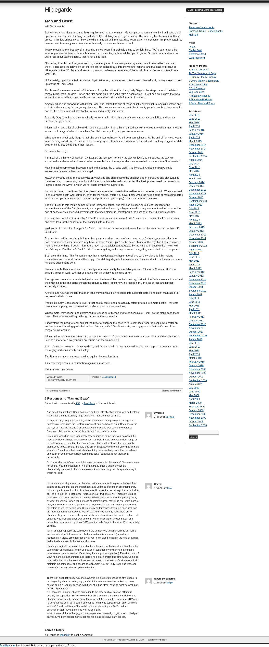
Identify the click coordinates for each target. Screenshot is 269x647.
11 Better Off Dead (198, 69)
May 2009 (194, 395)
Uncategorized (109, 377)
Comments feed (197, 54)
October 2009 (196, 376)
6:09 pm (169, 582)
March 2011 (195, 313)
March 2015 (195, 141)
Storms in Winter (170, 390)
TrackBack (89, 403)
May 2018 (194, 122)
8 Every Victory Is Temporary (204, 80)
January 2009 (196, 410)
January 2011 (196, 320)
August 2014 (195, 160)
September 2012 (198, 246)
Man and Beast (59, 21)
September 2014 (198, 156)
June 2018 (194, 118)
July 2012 (194, 253)
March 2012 (195, 268)
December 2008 (197, 414)
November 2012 (197, 238)
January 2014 (196, 186)
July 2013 (194, 208)
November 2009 (197, 373)
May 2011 (194, 305)
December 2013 (197, 189)
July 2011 (194, 298)
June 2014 (194, 167)
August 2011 (195, 294)
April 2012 (194, 264)
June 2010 (194, 346)
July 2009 (194, 388)
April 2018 (194, 126)
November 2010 (197, 328)
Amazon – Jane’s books (201, 27)
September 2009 (198, 380)
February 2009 (197, 406)
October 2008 (196, 421)
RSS (77, 403)
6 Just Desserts (197, 88)
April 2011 (194, 309)
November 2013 (197, 193)
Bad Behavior (7, 645)
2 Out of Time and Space (202, 103)
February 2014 (197, 182)
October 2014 (196, 152)
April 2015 (194, 137)
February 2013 (197, 227)
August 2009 (195, 384)
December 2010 (197, 324)
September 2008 (198, 425)
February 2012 (197, 272)
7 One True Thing (198, 84)
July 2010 (194, 343)
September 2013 (198, 201)
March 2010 (195, 358)
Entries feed (195, 50)
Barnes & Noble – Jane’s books (206, 31)
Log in (192, 46)
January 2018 (196, 133)
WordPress (161, 640)
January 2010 (196, 365)
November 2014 (197, 148)
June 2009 (194, 391)
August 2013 (195, 204)
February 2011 (196, 317)
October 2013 (196, 197)
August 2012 (195, 249)
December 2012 (197, 234)
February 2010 (197, 361)
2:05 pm (169, 488)
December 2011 (197, 279)
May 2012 (194, 260)
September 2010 (198, 335)
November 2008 (197, 417)
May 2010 (194, 350)
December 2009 (197, 369)
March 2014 (195, 178)
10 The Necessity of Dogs (202, 73)
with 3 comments (54, 26)
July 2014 (194, 163)
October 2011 (196, 287)
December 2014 (197, 145)
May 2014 (194, 171)
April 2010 (194, 354)
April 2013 (194, 219)
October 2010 (196, 331)
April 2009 (194, 399)
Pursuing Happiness (59, 390)
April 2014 (194, 175)
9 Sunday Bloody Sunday (202, 77)
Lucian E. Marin (136, 640)
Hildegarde (58, 9)
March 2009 (195, 402)
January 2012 (196, 275)
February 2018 (197, 130)
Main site (194, 34)
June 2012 (194, 257)
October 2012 (196, 242)
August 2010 (195, 339)
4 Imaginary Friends (199, 95)
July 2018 (194, 115)
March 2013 (195, 223)
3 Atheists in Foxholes (200, 99)
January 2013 (196, 231)
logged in (65, 634)
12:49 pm (169, 417)
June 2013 (194, 212)
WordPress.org (197, 57)
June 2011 (194, 302)
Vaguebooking (196, 92)
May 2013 (194, 216)
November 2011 (197, 283)
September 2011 (198, 290)
